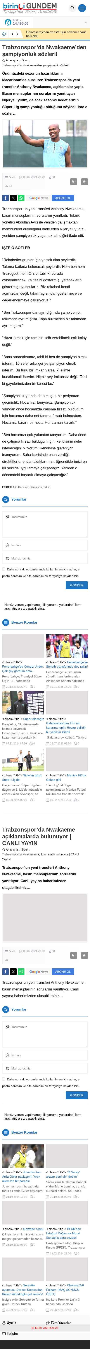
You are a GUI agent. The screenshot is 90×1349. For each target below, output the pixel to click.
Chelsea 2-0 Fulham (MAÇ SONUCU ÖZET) (65, 1290)
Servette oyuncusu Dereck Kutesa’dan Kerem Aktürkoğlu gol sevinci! (22, 1290)
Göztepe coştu (33, 1229)
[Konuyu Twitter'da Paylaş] (13, 198)
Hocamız (23, 487)
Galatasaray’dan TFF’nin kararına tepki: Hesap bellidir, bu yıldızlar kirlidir (66, 727)
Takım (46, 487)
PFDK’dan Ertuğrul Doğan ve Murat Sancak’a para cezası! (63, 1233)
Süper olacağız (33, 719)
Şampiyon (36, 487)
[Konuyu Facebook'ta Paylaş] (5, 198)
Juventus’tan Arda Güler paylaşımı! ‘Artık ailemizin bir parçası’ (21, 1176)
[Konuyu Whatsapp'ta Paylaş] (21, 198)
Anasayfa (12, 60)
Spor (25, 60)
